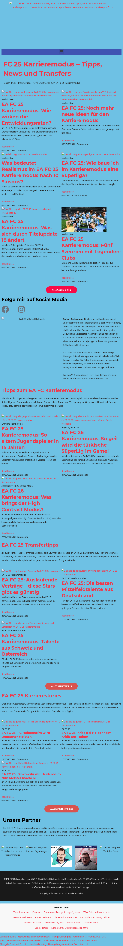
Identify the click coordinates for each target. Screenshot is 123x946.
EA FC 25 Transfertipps (30, 545)
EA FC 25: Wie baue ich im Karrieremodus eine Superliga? (90, 169)
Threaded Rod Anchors (65, 917)
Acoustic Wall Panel (22, 917)
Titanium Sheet (91, 922)
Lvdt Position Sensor (87, 940)
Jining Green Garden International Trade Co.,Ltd (24, 940)
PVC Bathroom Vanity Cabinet (95, 917)
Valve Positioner (21, 912)
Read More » (8, 146)
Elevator (36, 912)
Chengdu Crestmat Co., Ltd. (14, 944)
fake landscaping (38, 944)
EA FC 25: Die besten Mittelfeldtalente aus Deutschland (87, 589)
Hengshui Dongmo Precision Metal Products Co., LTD (79, 936)
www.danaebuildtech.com (62, 940)
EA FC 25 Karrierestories (31, 696)
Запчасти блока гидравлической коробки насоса (25, 936)
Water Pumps (73, 922)
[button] (61, 51)
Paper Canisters (43, 917)
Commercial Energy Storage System (62, 912)
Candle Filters (41, 927)
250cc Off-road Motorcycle (96, 912)
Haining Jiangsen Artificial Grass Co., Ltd (68, 944)
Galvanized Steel (32, 922)
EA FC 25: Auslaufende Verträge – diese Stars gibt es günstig (29, 586)
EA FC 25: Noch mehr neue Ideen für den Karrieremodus (88, 114)
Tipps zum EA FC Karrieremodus (42, 390)
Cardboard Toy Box (54, 922)
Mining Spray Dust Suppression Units (69, 927)
